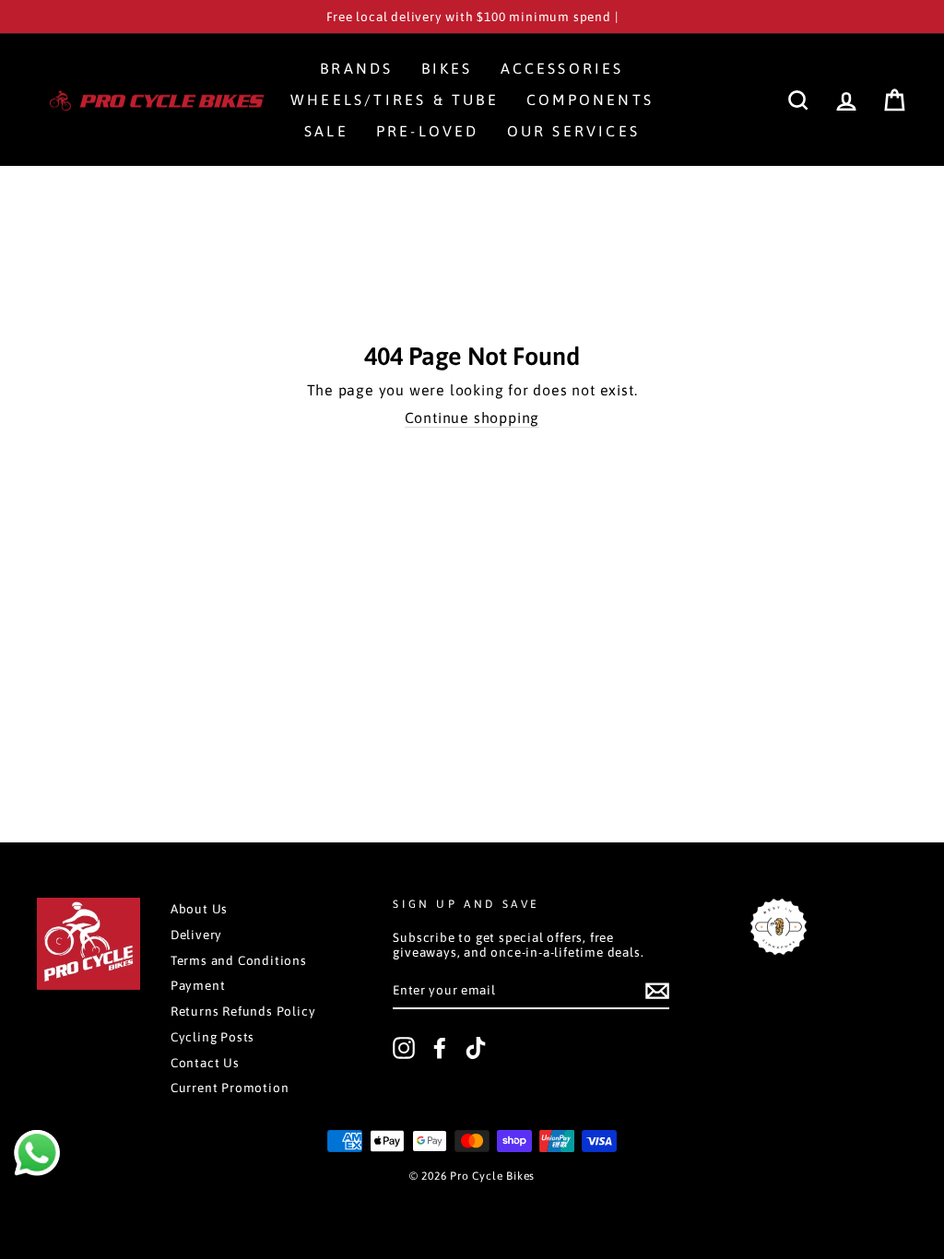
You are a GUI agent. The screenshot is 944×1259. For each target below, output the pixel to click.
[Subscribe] (657, 991)
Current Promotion (230, 1087)
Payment (198, 985)
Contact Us (205, 1062)
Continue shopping (472, 417)
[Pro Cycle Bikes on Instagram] (404, 1048)
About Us (199, 908)
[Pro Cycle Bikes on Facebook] (440, 1048)
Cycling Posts (212, 1037)
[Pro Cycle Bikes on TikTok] (476, 1048)
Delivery (196, 934)
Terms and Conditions (239, 960)
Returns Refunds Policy (243, 1011)
